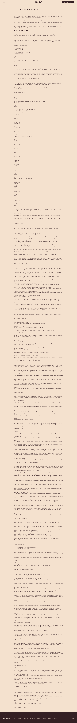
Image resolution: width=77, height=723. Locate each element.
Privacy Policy (19, 718)
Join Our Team (32, 718)
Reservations (68, 2)
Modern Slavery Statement (52, 718)
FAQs (14, 718)
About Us (38, 718)
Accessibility (44, 718)
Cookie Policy (26, 718)
